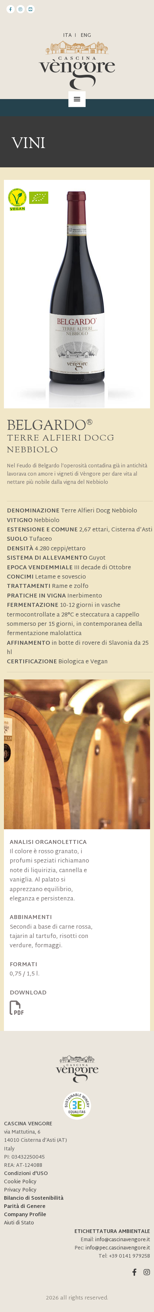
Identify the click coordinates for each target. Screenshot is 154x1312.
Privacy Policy (20, 1190)
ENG (86, 35)
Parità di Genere (24, 1206)
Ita (67, 35)
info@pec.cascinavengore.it (118, 1248)
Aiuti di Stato (19, 1223)
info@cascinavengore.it (122, 1239)
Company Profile (25, 1214)
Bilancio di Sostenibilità (33, 1198)
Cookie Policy (20, 1182)
